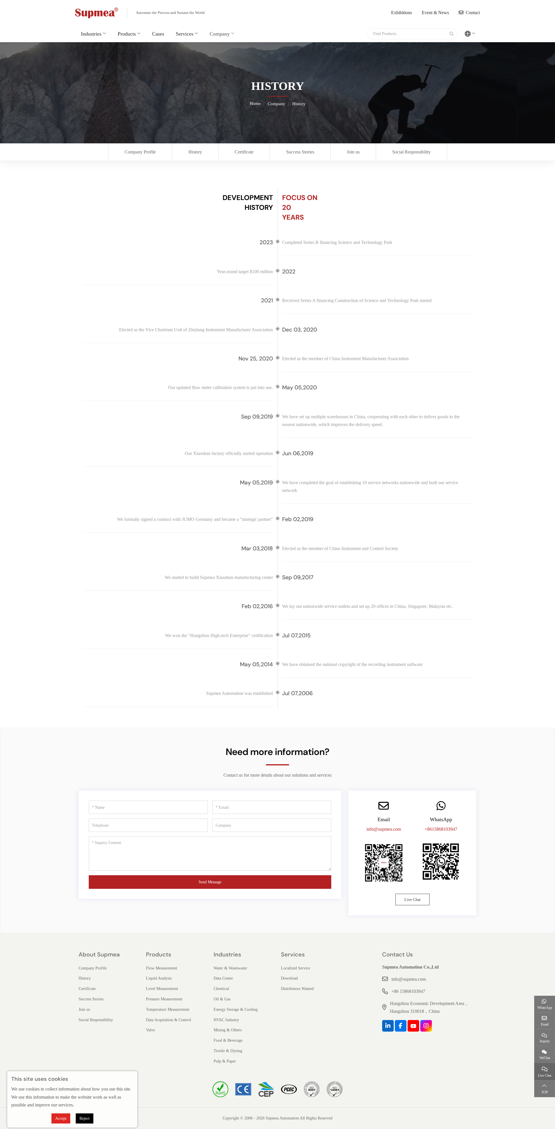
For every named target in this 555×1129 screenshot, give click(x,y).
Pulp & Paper (225, 1061)
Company (220, 34)
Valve (150, 1030)
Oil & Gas (222, 999)
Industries (91, 34)
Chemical (221, 989)
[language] (470, 34)
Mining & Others (228, 1030)
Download (289, 978)
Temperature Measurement (167, 1009)
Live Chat (412, 899)
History (195, 151)
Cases (158, 34)
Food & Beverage (228, 1040)
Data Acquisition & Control (168, 1020)
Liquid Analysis (159, 978)
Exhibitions (401, 12)
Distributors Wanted (297, 989)
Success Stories (300, 151)
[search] (450, 34)
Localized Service (295, 968)
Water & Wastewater (230, 968)
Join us (353, 151)
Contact (473, 12)
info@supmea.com (384, 829)
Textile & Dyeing (228, 1051)
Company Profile (140, 151)
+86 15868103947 (408, 991)
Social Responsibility (411, 151)
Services (184, 34)
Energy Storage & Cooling (236, 1009)
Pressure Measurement (164, 999)
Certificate (244, 151)
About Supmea (99, 954)
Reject (84, 1118)
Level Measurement (162, 989)
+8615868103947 (441, 829)
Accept (60, 1118)
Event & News (435, 12)
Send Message (210, 882)
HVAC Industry (226, 1020)
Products (127, 34)
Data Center (223, 978)
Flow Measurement (161, 968)
